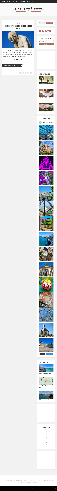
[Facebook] (36, 1)
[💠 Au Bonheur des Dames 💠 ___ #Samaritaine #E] (46, 132)
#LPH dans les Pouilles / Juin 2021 (45, 373)
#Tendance (23, 1)
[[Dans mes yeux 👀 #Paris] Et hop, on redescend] (46, 208)
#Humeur (3, 1)
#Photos (17, 1)
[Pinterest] (42, 1)
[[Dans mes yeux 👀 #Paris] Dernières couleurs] (46, 178)
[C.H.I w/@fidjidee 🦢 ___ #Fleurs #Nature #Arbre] (46, 314)
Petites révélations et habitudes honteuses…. (18, 27)
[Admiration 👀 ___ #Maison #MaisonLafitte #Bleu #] (46, 148)
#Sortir (8, 1)
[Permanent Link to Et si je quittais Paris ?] (46, 83)
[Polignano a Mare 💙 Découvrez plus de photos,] (46, 239)
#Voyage (28, 1)
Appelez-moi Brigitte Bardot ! (44, 111)
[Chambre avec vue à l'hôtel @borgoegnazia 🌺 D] (46, 223)
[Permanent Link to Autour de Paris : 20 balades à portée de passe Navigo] (46, 384)
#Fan (13, 1)
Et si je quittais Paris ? (43, 85)
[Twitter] (38, 1)
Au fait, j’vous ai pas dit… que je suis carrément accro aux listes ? (45, 98)
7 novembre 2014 (7, 65)
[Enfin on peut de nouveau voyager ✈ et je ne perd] (46, 254)
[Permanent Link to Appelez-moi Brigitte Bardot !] (46, 110)
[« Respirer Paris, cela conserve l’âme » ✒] (46, 193)
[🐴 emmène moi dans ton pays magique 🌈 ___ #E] (46, 330)
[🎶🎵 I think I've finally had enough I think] (46, 269)
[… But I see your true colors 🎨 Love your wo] (46, 284)
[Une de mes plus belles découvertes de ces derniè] (46, 299)
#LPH (33, 1)
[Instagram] (40, 1)
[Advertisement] (47, 60)
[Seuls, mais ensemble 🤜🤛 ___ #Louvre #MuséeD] (46, 345)
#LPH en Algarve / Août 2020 (44, 400)
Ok (28, 489)
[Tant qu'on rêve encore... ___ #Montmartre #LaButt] (46, 163)
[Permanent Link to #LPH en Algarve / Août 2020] (46, 398)
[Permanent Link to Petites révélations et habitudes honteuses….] (18, 47)
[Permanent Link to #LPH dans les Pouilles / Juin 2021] (46, 371)
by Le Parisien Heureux (14, 65)
